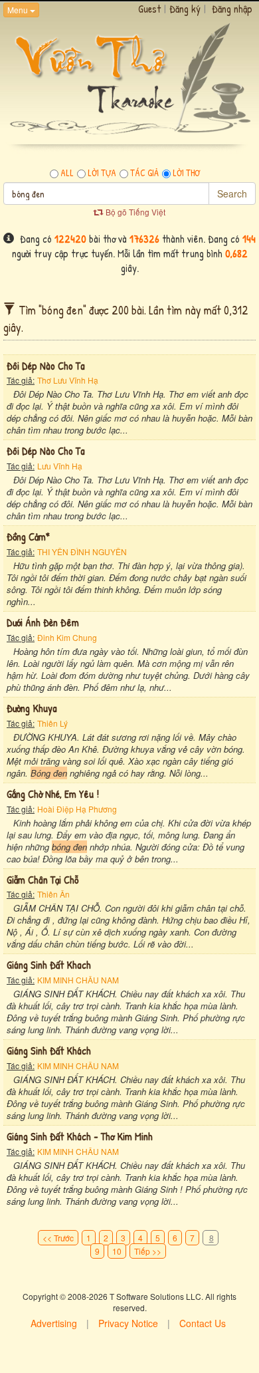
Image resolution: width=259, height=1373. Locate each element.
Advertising (54, 1323)
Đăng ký (185, 8)
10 (117, 1251)
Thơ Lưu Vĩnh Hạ (67, 380)
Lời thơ (186, 173)
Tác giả (144, 173)
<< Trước (58, 1237)
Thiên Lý (52, 723)
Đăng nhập (232, 8)
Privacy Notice (128, 1323)
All (67, 173)
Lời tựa (102, 173)
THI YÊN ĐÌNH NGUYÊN (82, 551)
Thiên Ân (53, 894)
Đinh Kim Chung (67, 637)
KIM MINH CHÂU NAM (78, 979)
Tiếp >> (147, 1251)
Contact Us (202, 1323)
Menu (18, 9)
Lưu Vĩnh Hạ (59, 465)
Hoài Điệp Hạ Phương (77, 808)
